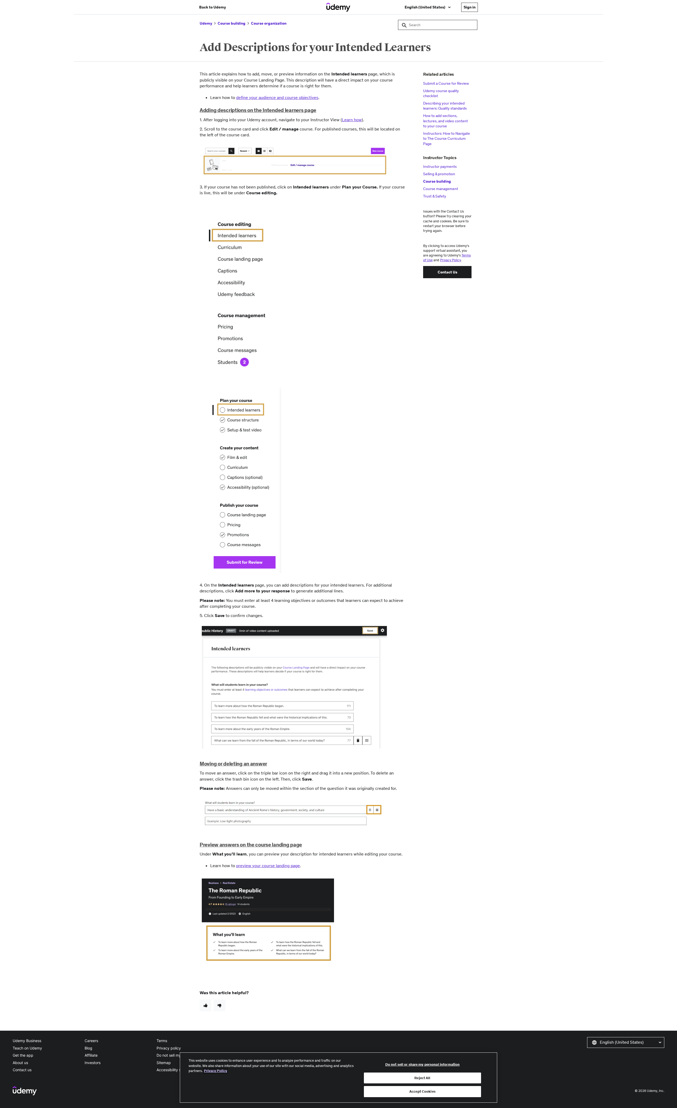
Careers (91, 1040)
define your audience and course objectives (277, 97)
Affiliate (91, 1055)
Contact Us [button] (447, 272)
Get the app (23, 1055)
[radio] (205, 1005)
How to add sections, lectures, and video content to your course (445, 120)
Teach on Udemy (27, 1048)
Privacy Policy (450, 260)
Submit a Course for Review (446, 83)
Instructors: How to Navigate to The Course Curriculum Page (446, 138)
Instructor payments (440, 166)
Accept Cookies (422, 1091)
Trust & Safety (434, 196)
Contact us (22, 1070)
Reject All (422, 1078)
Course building (231, 23)
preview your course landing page (268, 865)
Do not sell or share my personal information (422, 1064)
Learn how (352, 119)
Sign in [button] (469, 7)
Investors (92, 1062)
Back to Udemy (212, 7)
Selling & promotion (439, 174)
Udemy (206, 23)
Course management (440, 188)
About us (20, 1062)
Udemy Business (27, 1040)
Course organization (268, 23)
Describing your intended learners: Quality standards (445, 106)
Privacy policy (169, 1048)
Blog (88, 1048)
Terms (162, 1040)
